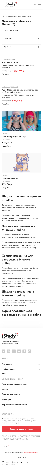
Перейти (5, 74)
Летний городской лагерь (14, 137)
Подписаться (21, 457)
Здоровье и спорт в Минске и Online (17, 16)
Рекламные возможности (14, 383)
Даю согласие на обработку (21, 452)
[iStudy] (10, 4)
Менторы (6, 399)
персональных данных (31, 452)
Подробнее (6, 146)
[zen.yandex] (29, 351)
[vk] (3, 351)
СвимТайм (5, 134)
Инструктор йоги (10, 62)
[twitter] (19, 351)
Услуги (5, 389)
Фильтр (7, 46)
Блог (4, 373)
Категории (8, 38)
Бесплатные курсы (11, 394)
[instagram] (8, 351)
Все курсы (7, 364)
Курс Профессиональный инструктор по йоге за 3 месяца (20, 91)
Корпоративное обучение (14, 404)
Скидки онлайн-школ (12, 378)
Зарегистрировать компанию (21, 429)
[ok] (24, 351)
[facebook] (14, 351)
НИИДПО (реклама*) (10, 87)
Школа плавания (10, 179)
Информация (8, 368)
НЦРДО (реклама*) (9, 59)
